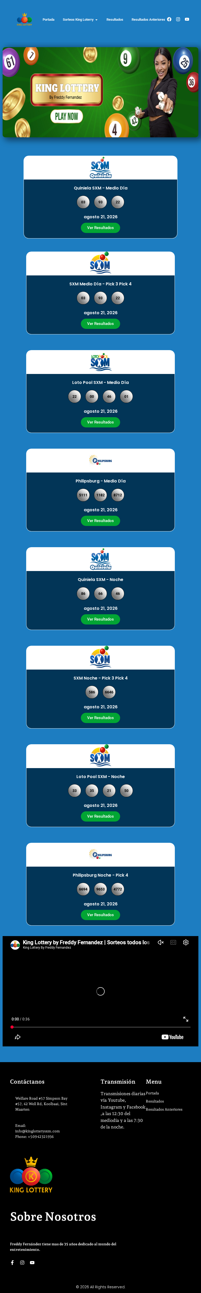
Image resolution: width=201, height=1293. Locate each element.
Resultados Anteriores (164, 1109)
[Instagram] (178, 19)
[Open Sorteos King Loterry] (96, 19)
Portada (152, 1093)
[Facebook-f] (12, 1262)
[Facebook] (169, 19)
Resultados (155, 1101)
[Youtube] (187, 19)
